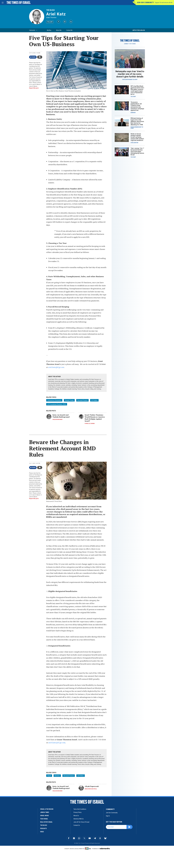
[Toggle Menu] (2, 2)
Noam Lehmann (135, 127)
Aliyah (49, 776)
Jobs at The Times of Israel (81, 822)
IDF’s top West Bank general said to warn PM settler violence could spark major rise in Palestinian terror (137, 90)
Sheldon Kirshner (57, 419)
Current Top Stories (130, 43)
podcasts (43, 828)
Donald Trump (69, 400)
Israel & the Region (46, 809)
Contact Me (69, 30)
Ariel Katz (56, 14)
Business (57, 776)
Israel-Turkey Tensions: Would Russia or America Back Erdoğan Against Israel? (95, 418)
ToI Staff (134, 79)
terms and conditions (80, 809)
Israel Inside (44, 815)
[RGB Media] (88, 848)
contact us (77, 825)
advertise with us (79, 819)
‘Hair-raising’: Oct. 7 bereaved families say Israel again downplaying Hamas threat (137, 151)
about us (76, 815)
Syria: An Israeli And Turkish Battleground (60, 416)
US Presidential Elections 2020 (56, 404)
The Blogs (50, 10)
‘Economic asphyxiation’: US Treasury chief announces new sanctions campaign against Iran (137, 106)
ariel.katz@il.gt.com (56, 367)
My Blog (49, 30)
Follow (49, 22)
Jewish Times (44, 812)
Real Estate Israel (46, 822)
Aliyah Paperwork (92, 786)
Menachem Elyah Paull (91, 788)
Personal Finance (82, 400)
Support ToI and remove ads (163, 2)
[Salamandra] (105, 848)
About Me (58, 30)
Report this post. (34, 88)
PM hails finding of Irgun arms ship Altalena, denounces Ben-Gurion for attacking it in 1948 (137, 121)
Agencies (133, 112)
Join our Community (145, 2)
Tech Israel (44, 819)
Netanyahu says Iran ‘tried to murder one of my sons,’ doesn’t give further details (129, 74)
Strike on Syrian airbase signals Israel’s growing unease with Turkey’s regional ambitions (137, 137)
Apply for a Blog (139, 30)
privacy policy (77, 812)
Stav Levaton (126, 79)
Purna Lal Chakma (90, 423)
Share (34, 57)
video (42, 832)
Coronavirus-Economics (54, 400)
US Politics (94, 400)
